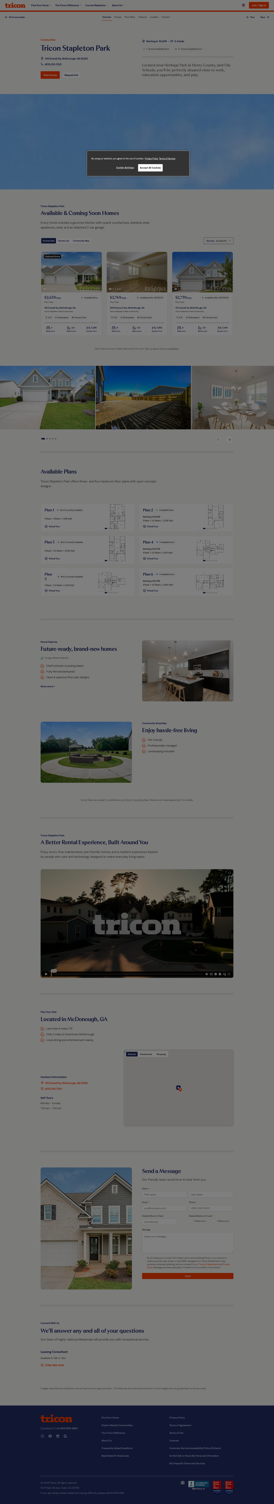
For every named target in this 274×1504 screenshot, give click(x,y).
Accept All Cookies (150, 167)
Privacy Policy (151, 158)
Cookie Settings (125, 167)
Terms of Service (167, 158)
